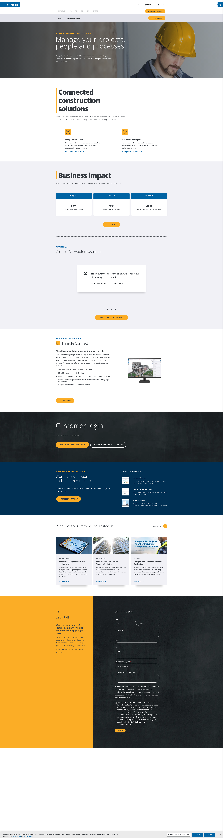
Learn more (65, 401)
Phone (121, 651)
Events (95, 11)
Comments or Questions (125, 672)
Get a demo (156, 18)
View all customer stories (111, 318)
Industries (62, 11)
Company (123, 630)
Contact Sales (155, 11)
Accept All (210, 834)
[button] (147, 5)
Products (73, 11)
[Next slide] (115, 309)
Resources (85, 11)
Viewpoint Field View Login (72, 445)
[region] (111, 287)
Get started (63, 581)
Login (60, 18)
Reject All (197, 834)
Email (121, 640)
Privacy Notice (124, 698)
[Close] (220, 835)
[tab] (111, 309)
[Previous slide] (107, 309)
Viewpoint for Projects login (108, 445)
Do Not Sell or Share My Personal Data (178, 834)
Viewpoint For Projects (132, 151)
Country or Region (126, 662)
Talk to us (111, 225)
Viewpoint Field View (74, 151)
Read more (100, 581)
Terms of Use (17, 836)
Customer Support (73, 18)
